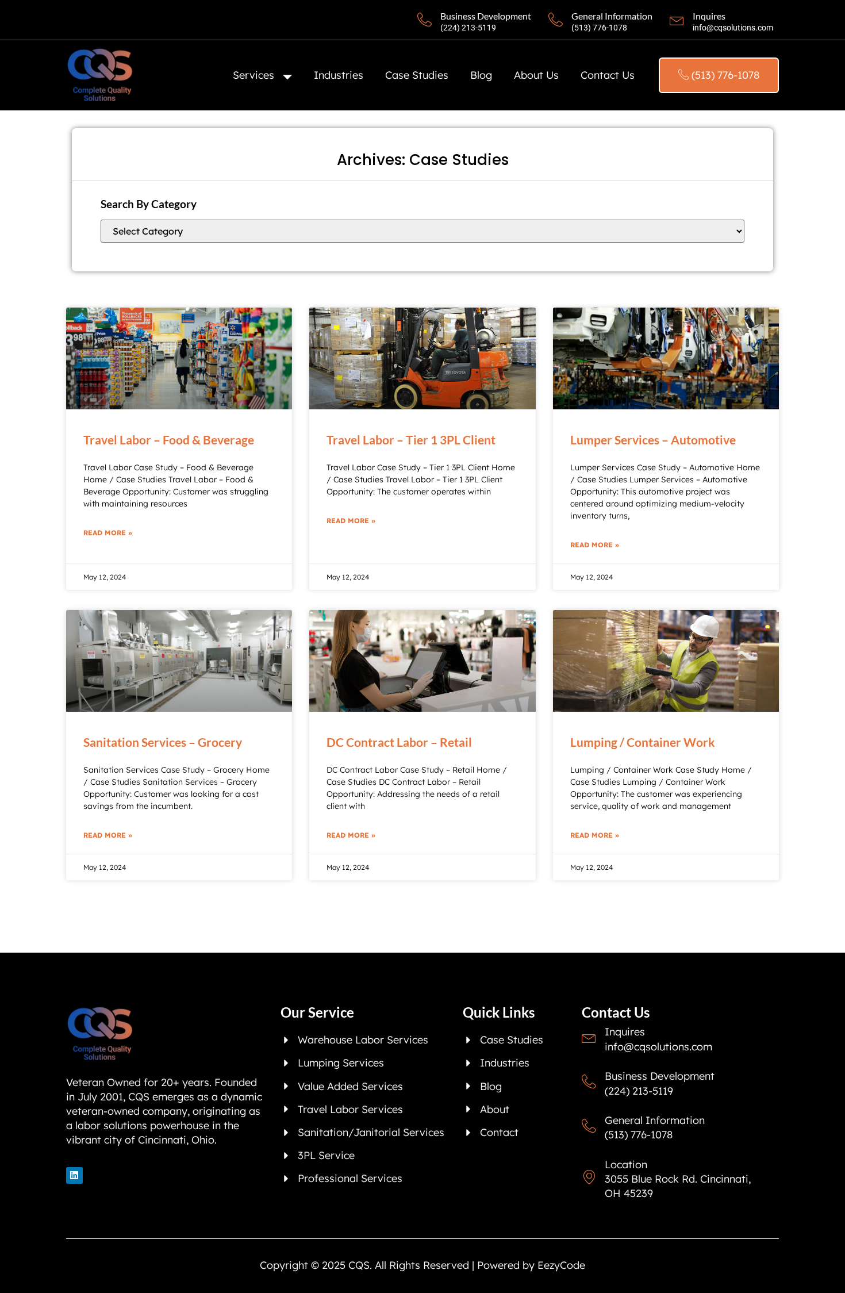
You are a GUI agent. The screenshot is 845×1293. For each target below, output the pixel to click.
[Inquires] (677, 20)
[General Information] (555, 20)
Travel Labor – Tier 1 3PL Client (411, 439)
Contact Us (608, 75)
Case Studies (416, 75)
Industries (338, 75)
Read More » (107, 532)
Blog (481, 75)
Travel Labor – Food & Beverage (168, 439)
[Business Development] (424, 20)
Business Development (485, 15)
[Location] (589, 1177)
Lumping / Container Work (642, 742)
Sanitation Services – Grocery (162, 742)
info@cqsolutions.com (733, 27)
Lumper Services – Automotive (653, 439)
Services (253, 75)
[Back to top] (825, 1273)
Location (626, 1164)
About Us (536, 75)
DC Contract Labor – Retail (399, 742)
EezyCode (561, 1265)
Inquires (709, 15)
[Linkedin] (74, 1175)
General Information (611, 15)
